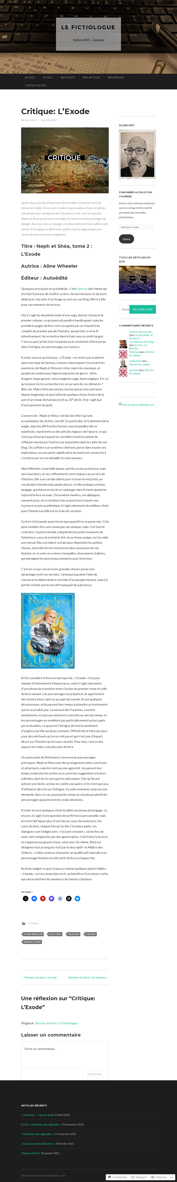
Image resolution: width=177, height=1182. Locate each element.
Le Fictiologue (88, 27)
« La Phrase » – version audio (37, 1114)
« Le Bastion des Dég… (142, 341)
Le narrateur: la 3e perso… (141, 336)
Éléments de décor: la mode (39, 977)
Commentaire (94, 1074)
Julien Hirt (49, 120)
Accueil (30, 77)
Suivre (126, 239)
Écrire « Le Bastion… (138, 346)
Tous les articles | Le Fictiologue (56, 1023)
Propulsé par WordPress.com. (43, 1175)
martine (133, 370)
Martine (134, 351)
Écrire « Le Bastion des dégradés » (41, 1124)
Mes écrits (68, 77)
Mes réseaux (116, 77)
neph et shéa (32, 942)
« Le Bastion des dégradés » (37, 1133)
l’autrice (82, 289)
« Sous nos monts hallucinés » (38, 1143)
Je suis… (48, 77)
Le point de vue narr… (141, 331)
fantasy (73, 934)
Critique (33, 923)
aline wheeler (33, 934)
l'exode (91, 934)
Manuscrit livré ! (30, 1153)
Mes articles (91, 77)
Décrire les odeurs (139, 364)
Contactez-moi (35, 85)
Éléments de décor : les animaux (88, 977)
